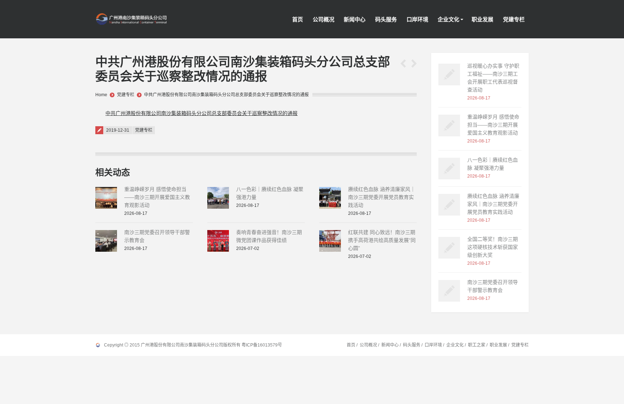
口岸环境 (433, 345)
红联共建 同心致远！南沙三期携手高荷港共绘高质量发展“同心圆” (382, 240)
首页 (351, 345)
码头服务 (411, 345)
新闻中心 (390, 345)
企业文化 (455, 345)
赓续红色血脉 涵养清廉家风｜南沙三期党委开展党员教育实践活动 (381, 197)
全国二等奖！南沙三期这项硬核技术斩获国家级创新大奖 (492, 247)
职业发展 (498, 345)
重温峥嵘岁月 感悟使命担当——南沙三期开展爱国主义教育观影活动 (157, 197)
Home (101, 94)
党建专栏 (125, 94)
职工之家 (476, 345)
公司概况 (368, 345)
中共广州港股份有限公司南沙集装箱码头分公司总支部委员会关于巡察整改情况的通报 (226, 94)
